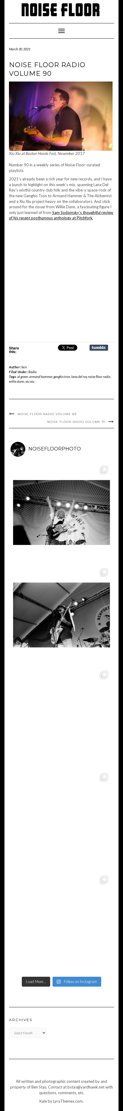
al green (22, 377)
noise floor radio (99, 377)
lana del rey (79, 377)
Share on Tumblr (99, 348)
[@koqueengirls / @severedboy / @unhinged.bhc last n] (61, 820)
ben (24, 367)
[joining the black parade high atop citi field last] (61, 717)
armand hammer (40, 377)
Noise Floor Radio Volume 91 (76, 422)
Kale (43, 1101)
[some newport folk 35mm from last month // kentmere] (61, 615)
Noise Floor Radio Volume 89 (47, 414)
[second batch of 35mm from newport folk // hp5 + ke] (61, 512)
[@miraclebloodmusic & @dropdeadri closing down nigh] (61, 922)
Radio (32, 372)
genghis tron (61, 377)
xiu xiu (29, 381)
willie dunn (16, 381)
